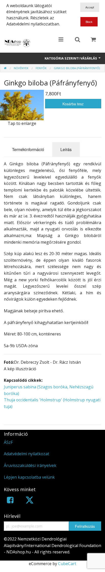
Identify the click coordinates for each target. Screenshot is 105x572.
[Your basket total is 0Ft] (93, 40)
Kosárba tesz (73, 103)
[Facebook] (10, 501)
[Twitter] (29, 501)
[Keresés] (77, 40)
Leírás (66, 149)
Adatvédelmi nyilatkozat (26, 454)
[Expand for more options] (61, 40)
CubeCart (67, 563)
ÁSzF (8, 442)
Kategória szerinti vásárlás (71, 58)
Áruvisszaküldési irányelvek (30, 465)
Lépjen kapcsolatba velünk (29, 477)
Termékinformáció (28, 149)
